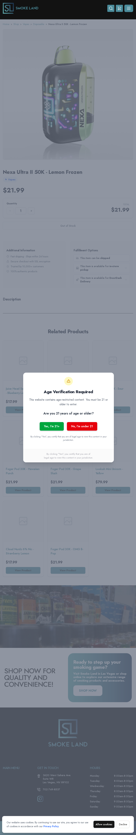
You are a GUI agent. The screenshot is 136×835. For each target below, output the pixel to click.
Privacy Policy (51, 826)
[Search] (110, 8)
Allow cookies (104, 824)
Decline (123, 824)
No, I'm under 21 (82, 426)
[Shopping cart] (119, 8)
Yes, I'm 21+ (52, 426)
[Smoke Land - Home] (55, 8)
